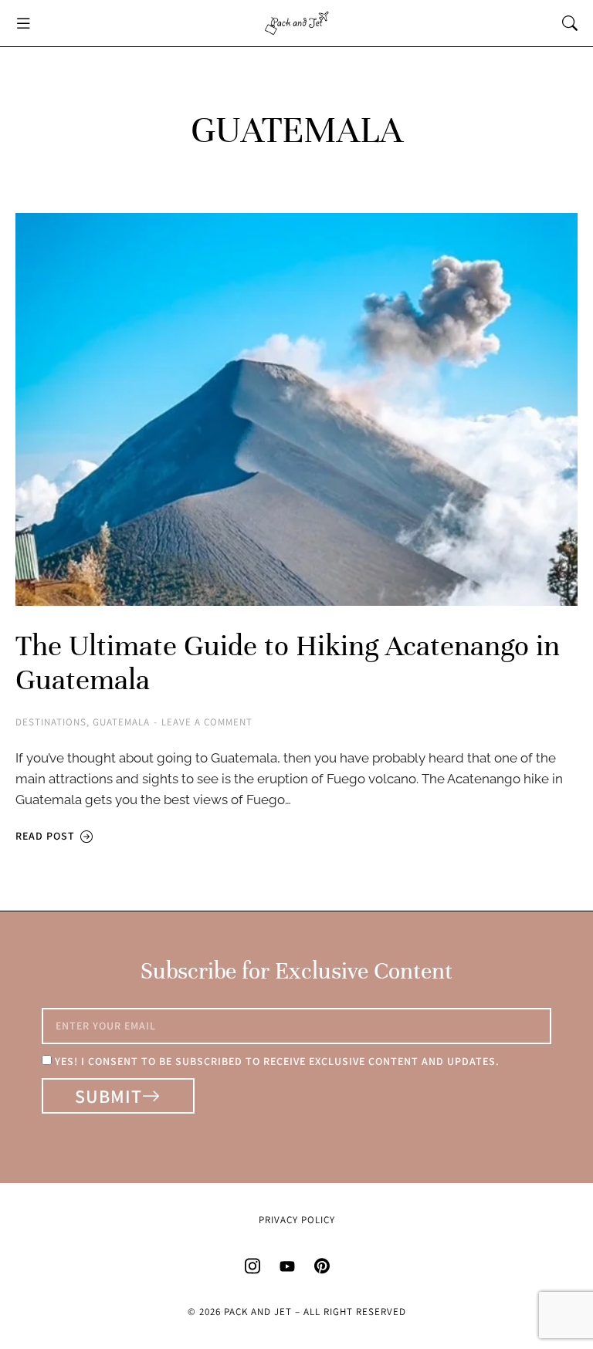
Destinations (50, 722)
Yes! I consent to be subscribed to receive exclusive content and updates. (277, 1061)
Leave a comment (206, 722)
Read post (45, 836)
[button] (23, 23)
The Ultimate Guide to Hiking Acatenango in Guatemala (287, 663)
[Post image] (296, 409)
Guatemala (121, 722)
